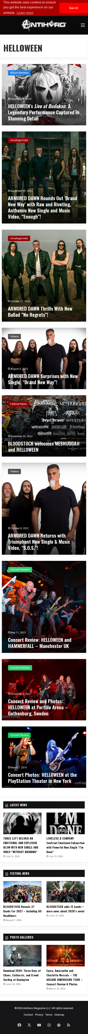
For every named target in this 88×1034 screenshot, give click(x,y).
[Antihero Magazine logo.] (44, 25)
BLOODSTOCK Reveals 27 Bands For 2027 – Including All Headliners (22, 911)
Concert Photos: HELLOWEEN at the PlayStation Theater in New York (42, 777)
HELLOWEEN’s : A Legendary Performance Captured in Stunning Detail (43, 112)
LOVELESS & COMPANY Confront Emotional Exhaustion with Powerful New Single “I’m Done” (65, 845)
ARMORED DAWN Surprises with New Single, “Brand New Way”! (43, 379)
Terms (48, 1014)
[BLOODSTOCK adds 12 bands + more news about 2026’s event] (65, 892)
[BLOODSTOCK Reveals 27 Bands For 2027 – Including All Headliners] (22, 892)
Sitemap (59, 1014)
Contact (28, 1014)
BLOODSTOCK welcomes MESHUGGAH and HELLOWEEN (44, 446)
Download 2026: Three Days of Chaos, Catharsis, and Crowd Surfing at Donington (22, 975)
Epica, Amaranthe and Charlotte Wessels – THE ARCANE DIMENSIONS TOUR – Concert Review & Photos (64, 977)
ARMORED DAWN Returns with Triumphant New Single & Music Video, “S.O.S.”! (39, 541)
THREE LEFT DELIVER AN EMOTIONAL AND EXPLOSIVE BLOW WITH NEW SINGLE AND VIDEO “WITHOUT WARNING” (20, 845)
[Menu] (83, 26)
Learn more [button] (25, 13)
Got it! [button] (73, 8)
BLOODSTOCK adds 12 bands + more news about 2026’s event (65, 908)
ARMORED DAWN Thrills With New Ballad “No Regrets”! (40, 311)
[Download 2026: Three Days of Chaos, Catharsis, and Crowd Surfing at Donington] (22, 956)
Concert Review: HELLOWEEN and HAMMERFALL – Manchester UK (39, 642)
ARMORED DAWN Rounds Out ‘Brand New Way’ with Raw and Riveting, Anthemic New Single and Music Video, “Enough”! (42, 207)
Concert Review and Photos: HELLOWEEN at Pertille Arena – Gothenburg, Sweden (38, 707)
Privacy (39, 1014)
